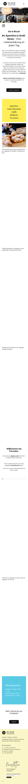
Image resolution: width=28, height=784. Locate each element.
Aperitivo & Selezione (14, 90)
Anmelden (9, 777)
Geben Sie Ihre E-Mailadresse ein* (14, 774)
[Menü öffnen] (24, 4)
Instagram (14, 721)
